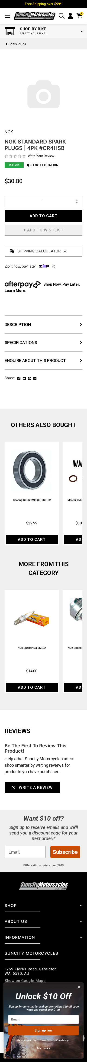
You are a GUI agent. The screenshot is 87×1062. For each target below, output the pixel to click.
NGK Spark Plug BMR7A (32, 647)
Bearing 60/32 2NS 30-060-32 (32, 500)
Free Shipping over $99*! (43, 4)
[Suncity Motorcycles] (34, 16)
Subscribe (65, 852)
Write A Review (36, 787)
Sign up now (43, 1030)
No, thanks (43, 1048)
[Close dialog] (79, 987)
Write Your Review (41, 156)
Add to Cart (44, 215)
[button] (43, 230)
